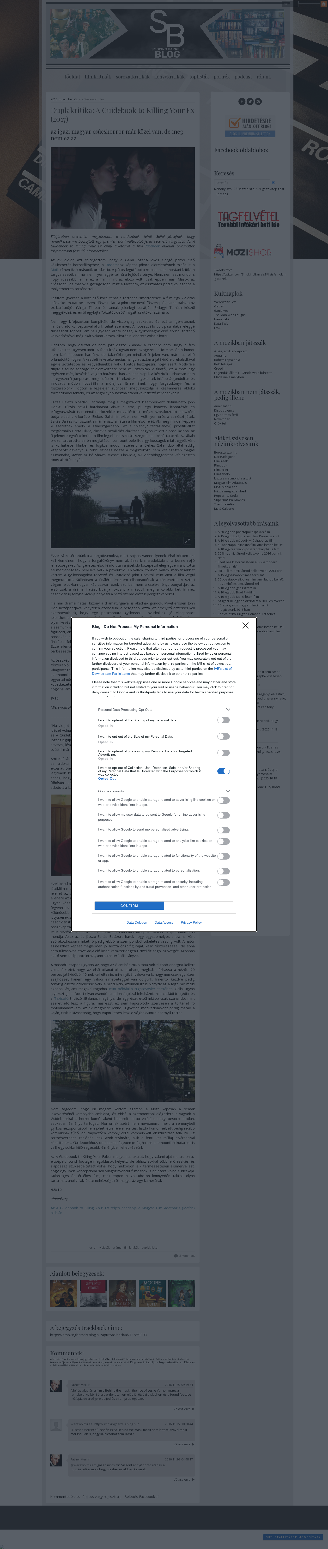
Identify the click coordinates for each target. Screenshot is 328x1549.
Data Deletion (137, 922)
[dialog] (164, 774)
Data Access (164, 922)
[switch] (223, 720)
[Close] (247, 627)
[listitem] (164, 709)
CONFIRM (129, 906)
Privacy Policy (191, 922)
